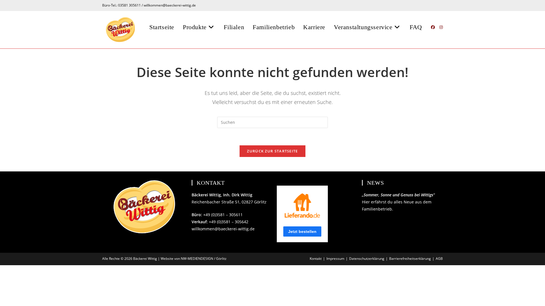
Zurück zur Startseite (272, 151)
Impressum (335, 258)
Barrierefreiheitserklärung (410, 258)
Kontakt (316, 258)
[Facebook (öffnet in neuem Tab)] (433, 27)
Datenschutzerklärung (366, 258)
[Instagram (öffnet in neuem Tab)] (441, 27)
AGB (439, 258)
